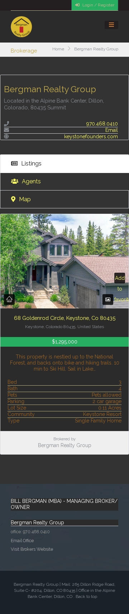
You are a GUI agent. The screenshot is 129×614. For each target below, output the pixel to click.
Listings (31, 163)
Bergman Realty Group (64, 445)
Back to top (86, 596)
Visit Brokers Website (32, 549)
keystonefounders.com (91, 136)
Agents (30, 181)
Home (58, 48)
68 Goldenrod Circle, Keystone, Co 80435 (64, 318)
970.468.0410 (102, 124)
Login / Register (97, 5)
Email (111, 130)
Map (24, 199)
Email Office (22, 540)
